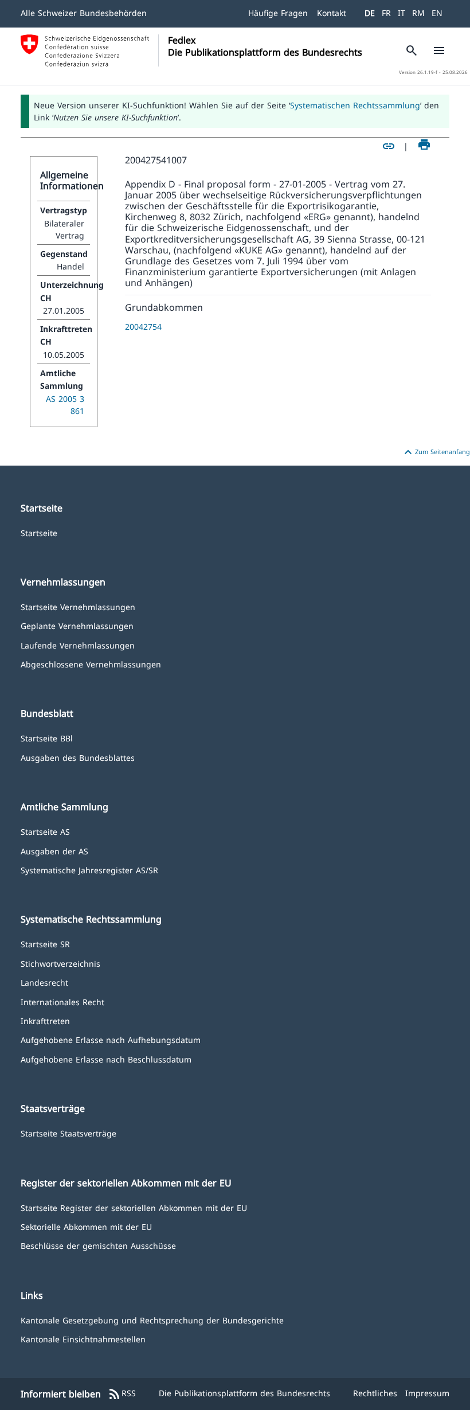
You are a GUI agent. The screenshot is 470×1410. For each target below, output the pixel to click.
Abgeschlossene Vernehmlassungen (91, 664)
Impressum (427, 1393)
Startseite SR (45, 943)
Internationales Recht (62, 1001)
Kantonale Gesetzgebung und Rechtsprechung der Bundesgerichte (152, 1320)
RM (418, 12)
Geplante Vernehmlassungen (77, 625)
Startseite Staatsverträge (68, 1133)
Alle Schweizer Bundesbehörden (84, 12)
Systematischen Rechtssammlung (355, 105)
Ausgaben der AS (54, 851)
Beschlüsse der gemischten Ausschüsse (98, 1245)
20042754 (143, 326)
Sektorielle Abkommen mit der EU (86, 1226)
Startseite (39, 532)
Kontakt (331, 12)
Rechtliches (375, 1393)
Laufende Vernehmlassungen (78, 645)
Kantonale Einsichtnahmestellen (83, 1338)
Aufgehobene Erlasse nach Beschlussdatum (106, 1059)
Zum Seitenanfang (435, 452)
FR (386, 12)
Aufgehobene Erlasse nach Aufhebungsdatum (111, 1039)
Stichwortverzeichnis (60, 963)
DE (370, 12)
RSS (122, 1394)
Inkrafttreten (45, 1020)
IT (401, 12)
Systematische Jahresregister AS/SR (89, 869)
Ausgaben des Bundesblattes (78, 757)
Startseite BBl (47, 738)
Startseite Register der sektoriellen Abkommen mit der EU (134, 1207)
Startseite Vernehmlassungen (78, 606)
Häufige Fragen (278, 12)
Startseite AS (45, 831)
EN (437, 12)
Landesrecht (44, 982)
